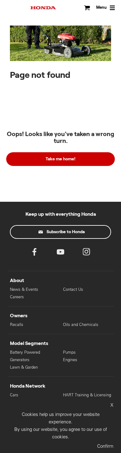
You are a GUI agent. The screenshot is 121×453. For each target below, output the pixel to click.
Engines (70, 359)
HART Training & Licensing (87, 395)
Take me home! (60, 159)
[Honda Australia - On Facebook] (34, 253)
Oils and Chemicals (80, 324)
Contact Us (73, 289)
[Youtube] (60, 253)
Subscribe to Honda (66, 232)
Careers (17, 297)
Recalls (16, 324)
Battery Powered (25, 352)
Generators (19, 359)
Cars (14, 395)
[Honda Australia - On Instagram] (86, 253)
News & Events (24, 289)
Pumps (69, 352)
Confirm (105, 446)
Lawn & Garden (24, 367)
